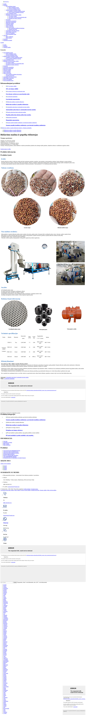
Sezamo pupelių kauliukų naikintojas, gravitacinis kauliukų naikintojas (25, 125)
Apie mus (5, 35)
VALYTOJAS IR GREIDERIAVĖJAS (11, 450)
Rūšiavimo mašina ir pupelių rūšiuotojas (17, 104)
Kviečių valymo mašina (26, 490)
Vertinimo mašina (9, 24)
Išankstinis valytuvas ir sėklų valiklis (13, 14)
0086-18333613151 (7, 502)
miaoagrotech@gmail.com (13, 486)
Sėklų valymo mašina (51, 490)
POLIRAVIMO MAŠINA (9, 454)
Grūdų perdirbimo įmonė (11, 13)
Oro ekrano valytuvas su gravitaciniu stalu (17, 17)
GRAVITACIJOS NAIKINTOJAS (10, 451)
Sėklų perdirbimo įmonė (14, 7)
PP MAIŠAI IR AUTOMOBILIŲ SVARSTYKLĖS (14, 457)
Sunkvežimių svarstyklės (11, 31)
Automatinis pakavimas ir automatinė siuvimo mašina (21, 109)
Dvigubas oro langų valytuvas (15, 18)
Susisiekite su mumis (7, 40)
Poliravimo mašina (10, 23)
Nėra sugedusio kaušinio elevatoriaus (16, 28)
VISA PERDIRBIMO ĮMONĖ (10, 456)
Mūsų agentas (9, 37)
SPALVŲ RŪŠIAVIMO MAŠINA (10, 455)
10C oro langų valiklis (12, 88)
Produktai (5, 5)
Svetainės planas (34, 489)
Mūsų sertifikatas (9, 36)
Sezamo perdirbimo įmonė (14, 8)
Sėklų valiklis (17, 490)
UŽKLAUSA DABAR (6, 463)
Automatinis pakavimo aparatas (12, 30)
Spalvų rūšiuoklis (9, 25)
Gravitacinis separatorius (11, 20)
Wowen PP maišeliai (10, 33)
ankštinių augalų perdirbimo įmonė (13, 10)
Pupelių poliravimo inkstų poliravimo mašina (18, 115)
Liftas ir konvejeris (10, 27)
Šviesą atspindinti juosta (11, 34)
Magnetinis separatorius (11, 22)
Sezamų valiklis (43, 490)
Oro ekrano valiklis (13, 16)
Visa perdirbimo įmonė (11, 6)
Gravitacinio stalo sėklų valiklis (7, 490)
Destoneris (8, 19)
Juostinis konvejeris (13, 29)
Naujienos (5, 39)
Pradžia (4, 4)
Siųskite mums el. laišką (6, 149)
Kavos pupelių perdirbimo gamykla (16, 12)
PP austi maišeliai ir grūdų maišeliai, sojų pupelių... (20, 435)
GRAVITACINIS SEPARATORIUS (11, 453)
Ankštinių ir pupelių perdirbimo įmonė (17, 11)
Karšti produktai (27, 489)
